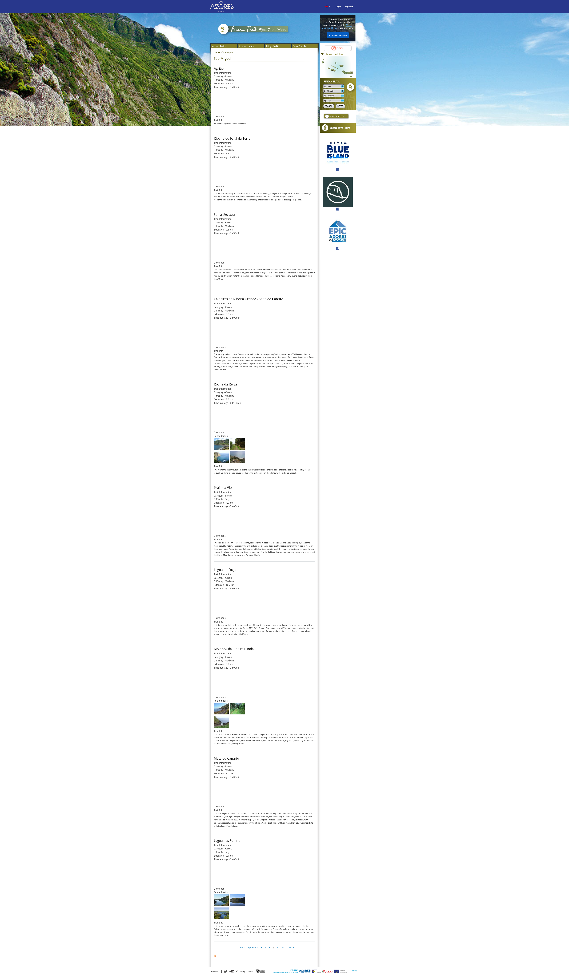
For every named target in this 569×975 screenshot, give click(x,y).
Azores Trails (219, 46)
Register (349, 6)
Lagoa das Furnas (227, 841)
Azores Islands (246, 46)
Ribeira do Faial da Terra (232, 138)
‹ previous (253, 947)
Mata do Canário (226, 758)
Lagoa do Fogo (225, 570)
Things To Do (272, 46)
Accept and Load (339, 35)
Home (217, 52)
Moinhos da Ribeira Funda (234, 649)
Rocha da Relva (225, 384)
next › (283, 947)
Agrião (219, 68)
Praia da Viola (224, 488)
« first (242, 947)
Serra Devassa (224, 215)
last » (291, 947)
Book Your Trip (300, 46)
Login (338, 6)
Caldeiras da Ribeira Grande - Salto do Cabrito (248, 299)
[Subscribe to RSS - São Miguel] (215, 955)
